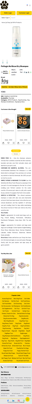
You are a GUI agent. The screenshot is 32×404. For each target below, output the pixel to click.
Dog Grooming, (22, 100)
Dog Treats (11, 341)
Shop (8, 22)
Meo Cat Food (26, 358)
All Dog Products (5, 393)
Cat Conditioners (26, 306)
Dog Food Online (25, 326)
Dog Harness (17, 328)
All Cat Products (16, 393)
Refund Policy (4, 387)
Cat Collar (27, 298)
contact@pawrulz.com (24, 367)
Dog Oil (28, 331)
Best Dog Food (18, 298)
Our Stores (11, 377)
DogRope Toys (9, 333)
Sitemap (29, 395)
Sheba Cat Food (8, 355)
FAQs (10, 385)
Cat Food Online (6, 303)
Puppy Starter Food (23, 351)
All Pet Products (17, 22)
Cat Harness (5, 301)
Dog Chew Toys (23, 321)
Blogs (6, 377)
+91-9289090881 (9, 367)
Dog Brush (27, 323)
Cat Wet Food (16, 311)
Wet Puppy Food (6, 358)
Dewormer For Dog (9, 316)
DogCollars (22, 331)
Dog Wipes (27, 341)
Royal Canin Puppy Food (23, 353)
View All (28, 109)
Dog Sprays (14, 338)
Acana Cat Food (7, 360)
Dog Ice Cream (6, 331)
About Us (12, 395)
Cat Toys (17, 308)
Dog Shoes (26, 336)
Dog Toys (4, 341)
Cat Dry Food (15, 301)
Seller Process (4, 385)
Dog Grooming (7, 328)
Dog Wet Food (19, 341)
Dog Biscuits (25, 318)
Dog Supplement (25, 338)
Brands (29, 380)
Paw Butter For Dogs (23, 348)
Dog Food (15, 326)
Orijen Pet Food (7, 348)
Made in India (13, 380)
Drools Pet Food (6, 343)
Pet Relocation (19, 377)
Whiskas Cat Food (17, 358)
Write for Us (4, 395)
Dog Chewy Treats (7, 323)
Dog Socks (5, 338)
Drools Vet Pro (18, 343)
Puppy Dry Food (7, 351)
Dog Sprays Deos (20, 102)
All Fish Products (26, 393)
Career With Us (27, 387)
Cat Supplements (7, 308)
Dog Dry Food (6, 326)
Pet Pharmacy (27, 377)
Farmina (27, 343)
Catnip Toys (26, 311)
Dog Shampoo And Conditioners (11, 336)
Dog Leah (14, 331)
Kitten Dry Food (6, 346)
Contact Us (21, 395)
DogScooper (23, 333)
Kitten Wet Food (17, 346)
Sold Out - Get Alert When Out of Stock (14, 87)
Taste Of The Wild (23, 355)
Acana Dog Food (6, 298)
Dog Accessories (23, 316)
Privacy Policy (27, 385)
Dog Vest (26, 328)
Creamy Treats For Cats (9, 313)
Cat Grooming (18, 303)
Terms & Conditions (18, 385)
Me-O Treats (26, 346)
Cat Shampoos (16, 306)
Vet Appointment (5, 380)
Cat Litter (27, 303)
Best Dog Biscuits (9, 321)
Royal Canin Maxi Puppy (8, 353)
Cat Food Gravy (25, 301)
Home (3, 22)
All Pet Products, (13, 100)
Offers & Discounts (22, 380)
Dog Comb (18, 323)
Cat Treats (6, 311)
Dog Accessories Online (10, 318)
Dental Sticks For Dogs (23, 313)
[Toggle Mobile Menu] (30, 5)
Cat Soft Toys (26, 308)
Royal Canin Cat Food (23, 360)
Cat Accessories (6, 306)
